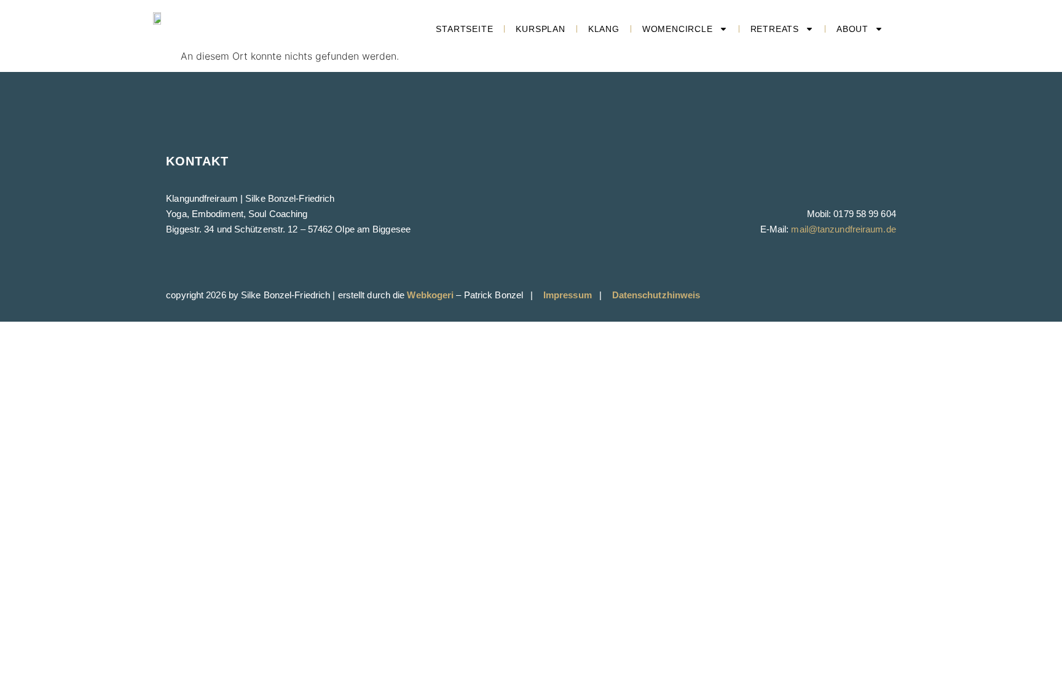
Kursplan (540, 29)
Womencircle (677, 29)
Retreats (774, 29)
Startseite (464, 29)
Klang (604, 29)
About (852, 29)
